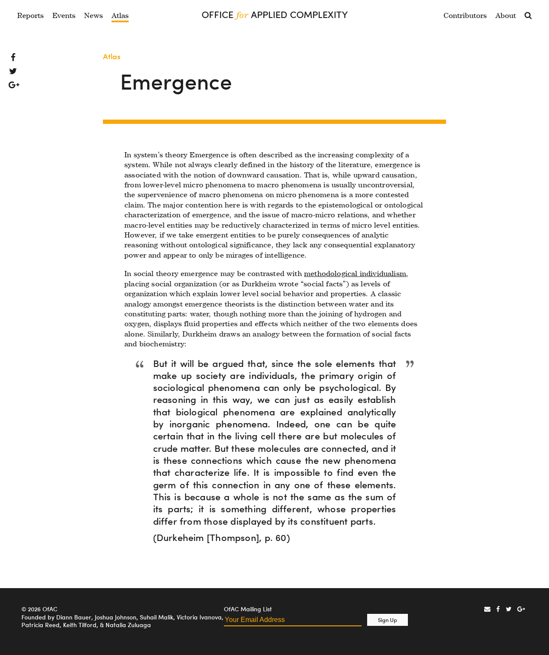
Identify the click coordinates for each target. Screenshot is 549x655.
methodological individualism (355, 273)
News (93, 15)
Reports (30, 15)
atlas (112, 56)
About (505, 15)
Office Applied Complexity (275, 14)
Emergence (176, 82)
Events (63, 15)
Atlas (120, 15)
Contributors (465, 15)
